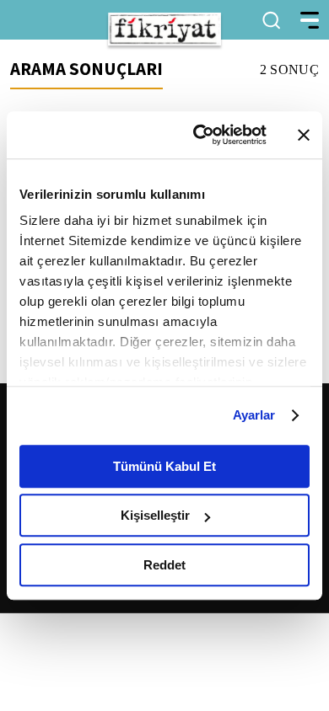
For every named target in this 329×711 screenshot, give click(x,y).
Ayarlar (254, 415)
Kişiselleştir (155, 515)
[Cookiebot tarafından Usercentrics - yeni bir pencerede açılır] (199, 135)
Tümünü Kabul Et (164, 466)
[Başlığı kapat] (304, 135)
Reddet (164, 565)
